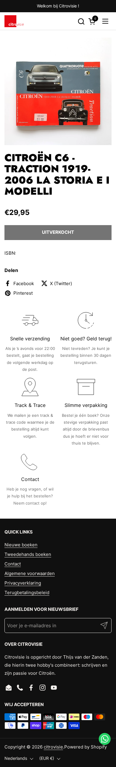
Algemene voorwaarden (29, 573)
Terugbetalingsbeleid (26, 592)
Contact (12, 564)
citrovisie (53, 747)
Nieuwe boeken (20, 545)
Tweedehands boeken (27, 554)
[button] (81, 21)
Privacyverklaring (22, 583)
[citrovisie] (14, 21)
